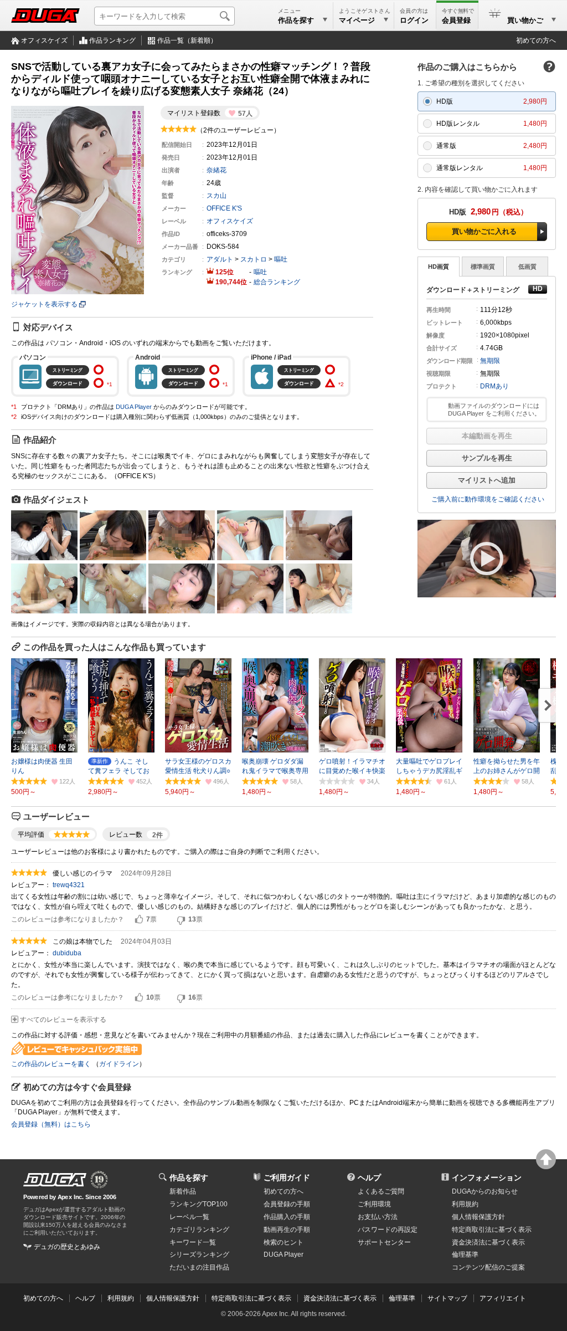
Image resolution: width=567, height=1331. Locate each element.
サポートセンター (384, 1242)
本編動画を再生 (487, 436)
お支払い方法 (378, 1217)
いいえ (181, 920)
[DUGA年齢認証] (54, 1179)
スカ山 (216, 195)
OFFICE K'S (224, 208)
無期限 (490, 361)
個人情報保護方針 (478, 1217)
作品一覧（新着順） (187, 40)
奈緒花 (216, 170)
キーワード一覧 (192, 1242)
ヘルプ (369, 1177)
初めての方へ (536, 40)
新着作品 (182, 1191)
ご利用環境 (374, 1204)
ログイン (414, 20)
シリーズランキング (199, 1254)
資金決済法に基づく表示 (340, 1298)
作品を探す (188, 1177)
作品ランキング (112, 40)
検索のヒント (283, 1242)
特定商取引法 (492, 1229)
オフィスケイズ (44, 40)
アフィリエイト (503, 1298)
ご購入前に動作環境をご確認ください (487, 499)
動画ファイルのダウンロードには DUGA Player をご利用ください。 (494, 409)
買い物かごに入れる (484, 231)
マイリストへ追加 (487, 480)
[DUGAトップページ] (45, 15)
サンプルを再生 (487, 458)
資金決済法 (488, 1242)
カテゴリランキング (199, 1229)
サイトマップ (447, 1298)
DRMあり (494, 386)
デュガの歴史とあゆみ (67, 1247)
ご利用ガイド (287, 1177)
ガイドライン (119, 1064)
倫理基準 (465, 1254)
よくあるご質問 (381, 1191)
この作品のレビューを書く (51, 1064)
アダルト (220, 259)
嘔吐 (280, 259)
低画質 (527, 266)
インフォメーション (487, 1177)
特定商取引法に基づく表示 (251, 1298)
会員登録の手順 (287, 1204)
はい (139, 920)
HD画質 (438, 266)
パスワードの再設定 (387, 1229)
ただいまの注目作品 (199, 1267)
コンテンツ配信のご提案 (488, 1267)
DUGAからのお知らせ (485, 1191)
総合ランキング (277, 282)
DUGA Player (134, 406)
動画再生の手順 (287, 1229)
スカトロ (253, 259)
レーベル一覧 (189, 1217)
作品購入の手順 (287, 1217)
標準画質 (483, 266)
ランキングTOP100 (198, 1204)
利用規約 (465, 1204)
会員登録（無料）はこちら (51, 1124)
